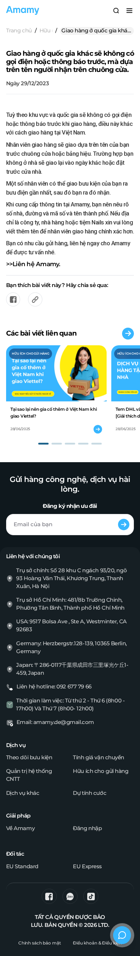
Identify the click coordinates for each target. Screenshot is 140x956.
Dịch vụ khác (22, 793)
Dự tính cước (89, 793)
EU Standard (22, 866)
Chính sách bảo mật (39, 943)
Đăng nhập (87, 828)
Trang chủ (19, 30)
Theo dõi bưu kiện (29, 757)
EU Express (87, 866)
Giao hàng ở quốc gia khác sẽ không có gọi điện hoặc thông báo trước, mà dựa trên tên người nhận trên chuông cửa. (95, 31)
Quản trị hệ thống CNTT (29, 775)
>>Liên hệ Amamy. (33, 264)
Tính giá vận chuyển (98, 757)
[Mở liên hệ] (122, 935)
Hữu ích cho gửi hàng (45, 30)
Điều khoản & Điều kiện (97, 943)
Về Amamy (20, 828)
